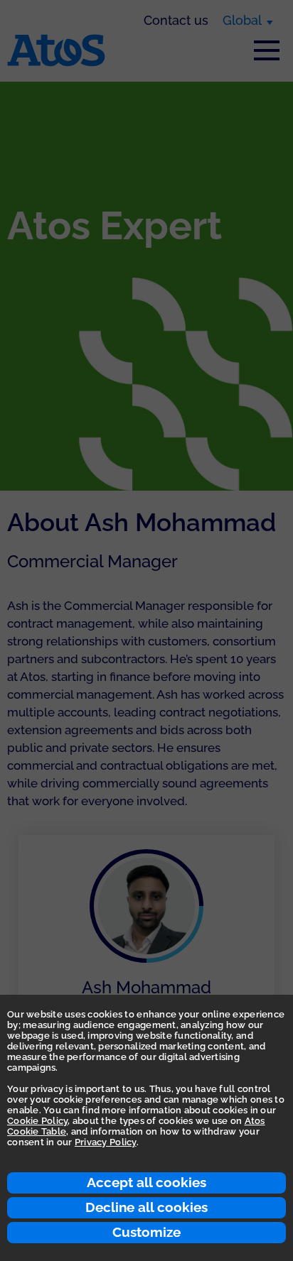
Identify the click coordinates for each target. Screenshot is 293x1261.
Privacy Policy (106, 1142)
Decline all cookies (146, 1207)
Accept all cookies (146, 1182)
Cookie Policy (37, 1120)
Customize (146, 1232)
